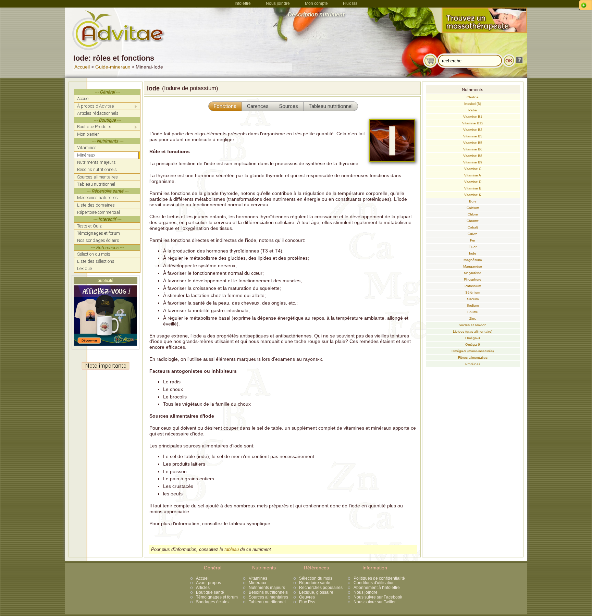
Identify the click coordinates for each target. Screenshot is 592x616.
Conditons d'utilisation (374, 582)
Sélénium (472, 292)
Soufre (472, 312)
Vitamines (258, 578)
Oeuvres (307, 597)
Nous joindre (278, 3)
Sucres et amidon (472, 325)
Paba (472, 110)
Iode (472, 253)
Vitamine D (472, 182)
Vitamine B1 (472, 117)
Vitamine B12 (472, 123)
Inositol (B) (472, 104)
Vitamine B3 (472, 136)
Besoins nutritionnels (268, 592)
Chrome (473, 221)
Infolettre (243, 3)
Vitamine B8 (472, 156)
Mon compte (316, 3)
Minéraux (257, 582)
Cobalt (473, 227)
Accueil (82, 67)
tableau (231, 549)
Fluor (473, 247)
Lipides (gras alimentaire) (472, 331)
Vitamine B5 (472, 143)
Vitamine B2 (472, 130)
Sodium (473, 305)
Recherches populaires (321, 587)
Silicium (473, 299)
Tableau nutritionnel (267, 602)
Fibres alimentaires (473, 357)
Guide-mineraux (112, 67)
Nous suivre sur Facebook (378, 597)
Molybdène (472, 273)
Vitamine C (472, 169)
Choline (473, 97)
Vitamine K (472, 195)
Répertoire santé (314, 582)
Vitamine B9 (472, 162)
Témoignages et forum (217, 597)
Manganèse (472, 266)
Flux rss (350, 3)
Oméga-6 (472, 344)
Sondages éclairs (212, 602)
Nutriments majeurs (267, 587)
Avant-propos (208, 582)
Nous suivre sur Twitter (375, 602)
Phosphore (472, 279)
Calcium (473, 208)
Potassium (473, 286)
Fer (472, 240)
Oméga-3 (472, 338)
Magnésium (473, 260)
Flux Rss (307, 602)
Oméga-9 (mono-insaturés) (473, 351)
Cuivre (473, 234)
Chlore (473, 214)
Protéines (472, 364)
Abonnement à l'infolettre (377, 587)
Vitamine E (472, 188)
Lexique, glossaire (316, 592)
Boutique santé (210, 592)
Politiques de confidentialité (379, 578)
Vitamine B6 (472, 149)
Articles (203, 587)
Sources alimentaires (268, 597)
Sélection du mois (315, 578)
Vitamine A (472, 175)
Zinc (472, 318)
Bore (473, 201)
